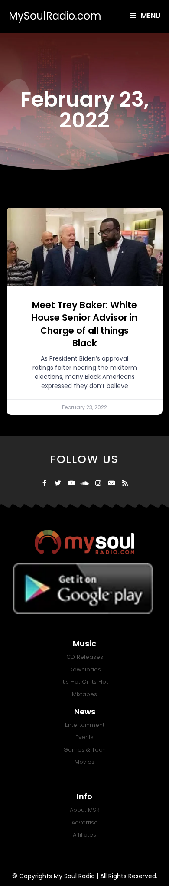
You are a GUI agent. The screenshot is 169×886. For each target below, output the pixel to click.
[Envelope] (111, 483)
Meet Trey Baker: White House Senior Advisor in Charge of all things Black (84, 324)
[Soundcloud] (84, 483)
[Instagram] (98, 483)
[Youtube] (71, 483)
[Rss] (125, 483)
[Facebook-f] (44, 483)
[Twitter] (58, 483)
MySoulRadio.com (55, 16)
